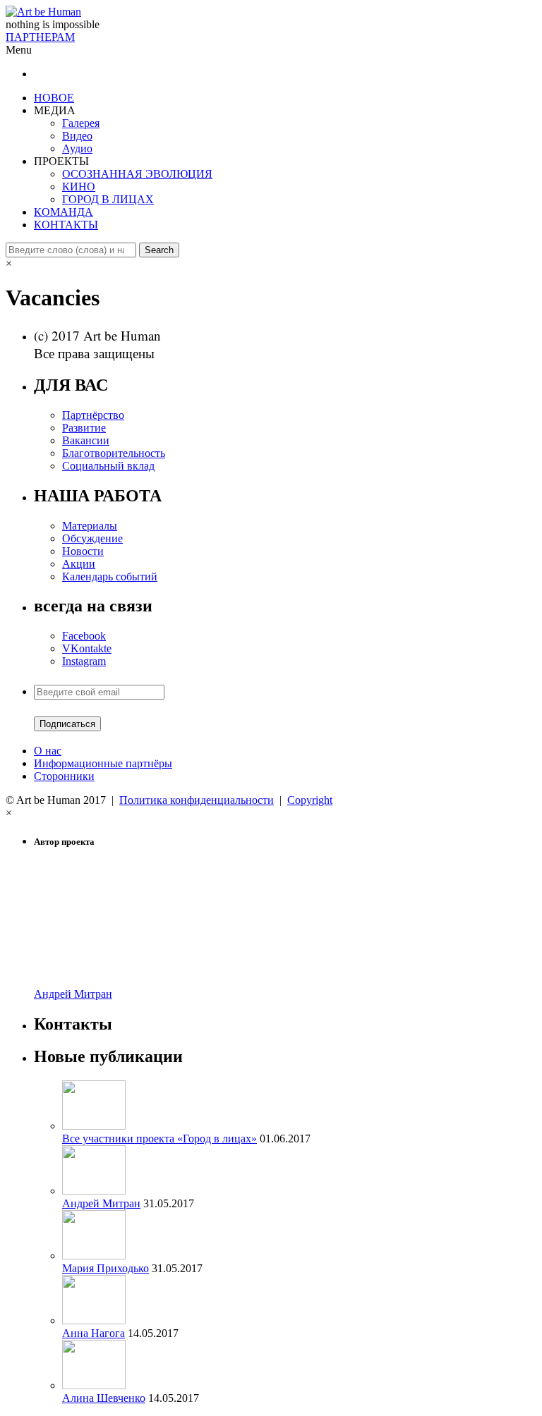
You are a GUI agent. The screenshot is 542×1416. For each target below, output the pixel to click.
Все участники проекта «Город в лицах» (159, 1139)
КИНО (78, 187)
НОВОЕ (54, 98)
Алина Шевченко (103, 1398)
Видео (77, 136)
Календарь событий (109, 576)
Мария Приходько (105, 1268)
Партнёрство (93, 415)
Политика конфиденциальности (196, 800)
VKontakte (87, 648)
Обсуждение (92, 538)
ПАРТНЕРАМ (40, 37)
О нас (47, 751)
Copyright (309, 800)
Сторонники (64, 776)
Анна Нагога (93, 1333)
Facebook (84, 636)
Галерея (81, 123)
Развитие (84, 428)
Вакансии (85, 440)
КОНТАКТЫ (66, 225)
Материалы (89, 526)
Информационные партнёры (103, 763)
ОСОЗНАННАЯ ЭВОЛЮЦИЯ (137, 174)
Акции (78, 564)
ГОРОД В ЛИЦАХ (108, 199)
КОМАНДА (63, 212)
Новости (83, 551)
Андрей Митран (73, 994)
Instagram (84, 661)
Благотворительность (113, 453)
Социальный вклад (108, 466)
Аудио (77, 148)
